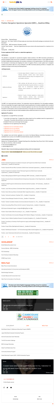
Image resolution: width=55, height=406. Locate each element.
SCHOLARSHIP (6, 242)
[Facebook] (4, 387)
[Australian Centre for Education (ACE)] (27, 11)
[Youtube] (11, 387)
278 (13, 236)
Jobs (39, 396)
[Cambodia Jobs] (15, 3)
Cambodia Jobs (10, 20)
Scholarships (15, 399)
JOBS (3, 160)
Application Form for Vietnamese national (13, 131)
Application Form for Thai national (12, 130)
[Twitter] (7, 387)
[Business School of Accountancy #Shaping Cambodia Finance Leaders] (27, 14)
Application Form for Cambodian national (13, 126)
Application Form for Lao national (11, 128)
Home (2, 20)
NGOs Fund (5, 263)
